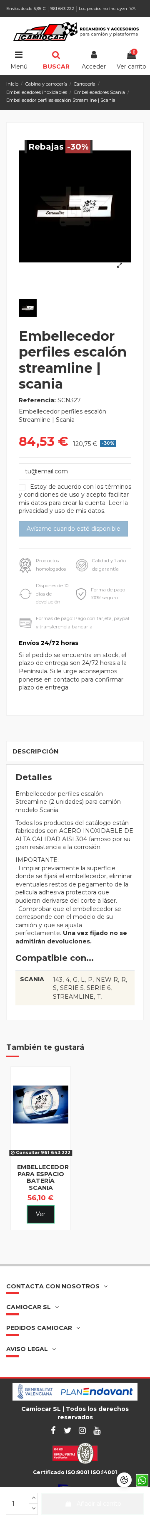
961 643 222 (62, 8)
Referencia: (37, 400)
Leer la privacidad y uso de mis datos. (73, 507)
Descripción (35, 751)
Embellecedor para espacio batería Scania (43, 1177)
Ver (40, 1214)
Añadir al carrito (99, 1503)
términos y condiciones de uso (75, 491)
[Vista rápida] (40, 1156)
